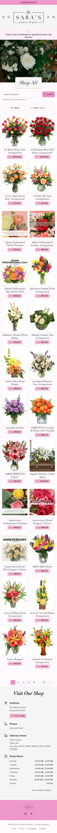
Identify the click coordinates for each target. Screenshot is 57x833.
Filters (16, 108)
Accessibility (31, 829)
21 (44, 682)
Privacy (21, 829)
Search (50, 94)
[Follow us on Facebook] (31, 814)
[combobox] (42, 108)
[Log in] (48, 17)
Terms (13, 829)
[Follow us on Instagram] (25, 814)
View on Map (19, 716)
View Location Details (41, 790)
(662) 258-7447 (30, 2)
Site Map (42, 829)
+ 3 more (13, 749)
